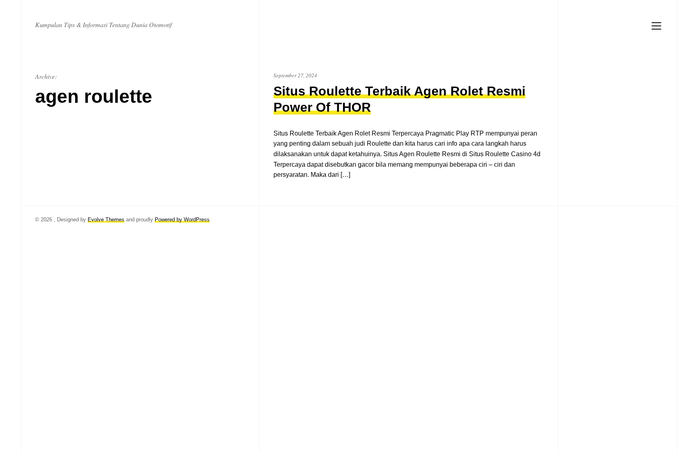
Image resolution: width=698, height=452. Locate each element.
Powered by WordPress (182, 219)
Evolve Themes (106, 219)
